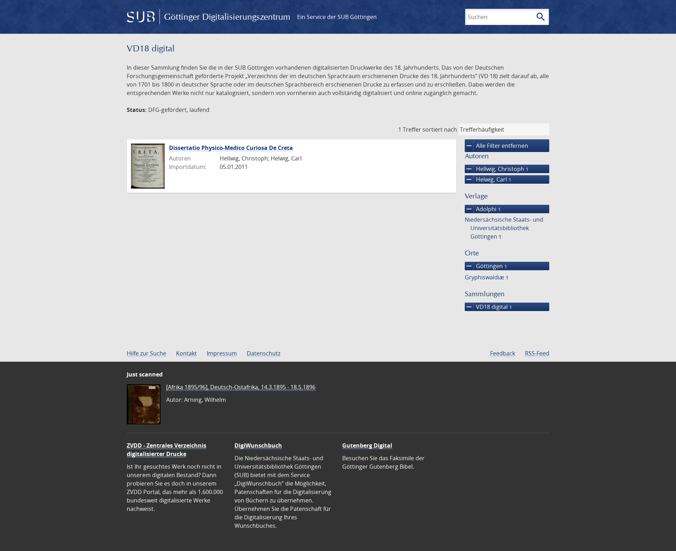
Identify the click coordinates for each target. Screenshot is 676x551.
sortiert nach (440, 129)
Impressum (222, 353)
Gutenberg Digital (367, 445)
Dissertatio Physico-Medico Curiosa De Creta (231, 148)
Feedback (502, 353)
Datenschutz (263, 353)
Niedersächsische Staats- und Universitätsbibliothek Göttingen (504, 228)
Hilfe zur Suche (146, 353)
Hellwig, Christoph (496, 169)
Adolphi (483, 209)
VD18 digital (488, 307)
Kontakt (186, 353)
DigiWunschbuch (258, 445)
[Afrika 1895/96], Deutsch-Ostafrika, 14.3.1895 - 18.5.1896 (240, 387)
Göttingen (486, 266)
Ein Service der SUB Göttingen (337, 17)
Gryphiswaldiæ (486, 277)
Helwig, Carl (488, 179)
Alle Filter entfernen (496, 145)
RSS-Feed (537, 353)
